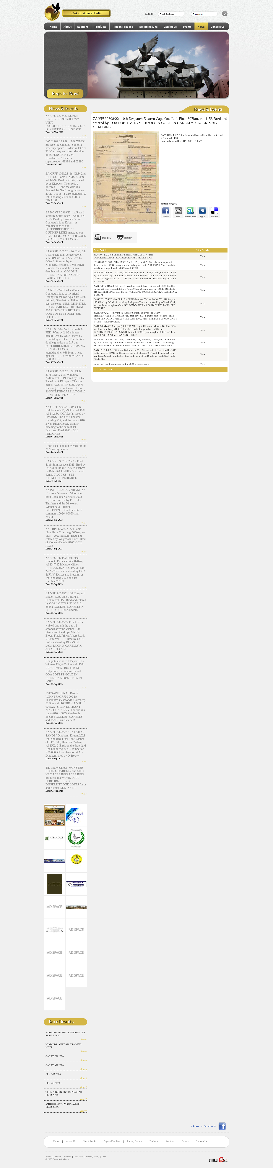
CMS (104, 1157)
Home (56, 1141)
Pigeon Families (112, 1141)
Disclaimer (78, 1157)
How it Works (89, 1141)
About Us (71, 1141)
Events (185, 1141)
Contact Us (201, 1141)
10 (114, 369)
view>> (83, 1039)
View (202, 256)
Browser (67, 1157)
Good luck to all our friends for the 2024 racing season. (66, 447)
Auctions (170, 1141)
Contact (57, 1157)
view (84, 135)
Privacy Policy (92, 1157)
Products (154, 1141)
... (117, 369)
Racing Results (134, 1141)
